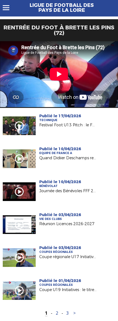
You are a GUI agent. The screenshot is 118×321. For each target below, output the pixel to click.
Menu (9, 7)
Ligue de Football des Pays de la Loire (62, 7)
